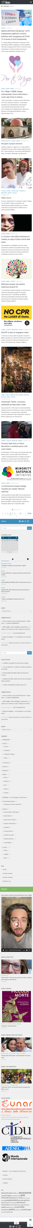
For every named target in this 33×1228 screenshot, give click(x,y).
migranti (3, 1207)
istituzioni (11, 1205)
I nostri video (15, 191)
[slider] (15, 950)
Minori (8, 397)
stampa (29, 1210)
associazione (25, 1192)
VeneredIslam (7, 842)
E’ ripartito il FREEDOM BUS (12, 623)
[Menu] (31, 2)
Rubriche (5, 809)
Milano (13, 1207)
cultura (12, 1195)
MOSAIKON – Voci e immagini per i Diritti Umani (14, 797)
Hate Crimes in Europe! (10, 819)
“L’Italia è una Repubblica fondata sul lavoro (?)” (13, 599)
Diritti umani (12, 1198)
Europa (3, 28)
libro (28, 1205)
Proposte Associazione (9, 801)
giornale (7, 1200)
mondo (16, 1207)
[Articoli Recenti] (5, 559)
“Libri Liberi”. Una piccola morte (8, 1026)
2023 (4, 552)
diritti (22, 1195)
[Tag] (28, 559)
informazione (20, 1202)
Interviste (22, 191)
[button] (16, 924)
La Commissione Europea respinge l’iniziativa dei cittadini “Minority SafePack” (13, 489)
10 (20, 513)
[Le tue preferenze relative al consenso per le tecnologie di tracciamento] (30, 1225)
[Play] (3, 950)
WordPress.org (7, 881)
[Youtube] (28, 521)
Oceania (6, 792)
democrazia (17, 1196)
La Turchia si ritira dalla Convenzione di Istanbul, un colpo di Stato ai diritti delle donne (15, 239)
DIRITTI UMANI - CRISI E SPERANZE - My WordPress (15, 627)
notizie (21, 1207)
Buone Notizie (7, 816)
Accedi (5, 869)
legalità (19, 1205)
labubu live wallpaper (8, 637)
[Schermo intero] (29, 950)
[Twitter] (23, 521)
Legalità (8, 329)
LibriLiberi (6, 827)
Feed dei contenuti (7, 873)
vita (12, 1212)
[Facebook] (20, 521)
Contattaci (5, 1183)
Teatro (5, 758)
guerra (7, 1202)
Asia (5, 785)
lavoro (15, 1205)
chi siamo (5, 1175)
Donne (3, 88)
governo (3, 1202)
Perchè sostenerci (7, 1179)
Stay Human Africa (8, 839)
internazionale (5, 1205)
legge (22, 1205)
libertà (25, 1205)
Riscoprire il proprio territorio (11, 144)
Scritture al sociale (6, 563)
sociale (20, 1209)
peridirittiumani (5, 1210)
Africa (5, 777)
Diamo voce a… (6, 198)
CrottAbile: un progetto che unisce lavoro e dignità (13, 565)
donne (21, 1198)
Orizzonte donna (8, 831)
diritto (17, 1198)
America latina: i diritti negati (11, 812)
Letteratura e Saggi (9, 754)
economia (24, 1198)
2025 (16, 552)
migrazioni (8, 1207)
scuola (16, 1209)
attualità (3, 1196)
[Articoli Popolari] (12, 559)
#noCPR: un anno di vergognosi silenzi (15, 332)
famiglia (2, 1200)
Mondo (12, 88)
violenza (8, 1212)
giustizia (27, 1200)
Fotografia (6, 750)
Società (14, 193)
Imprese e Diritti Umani (16, 395)
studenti (2, 1212)
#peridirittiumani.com (8, 1193)
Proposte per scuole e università (12, 804)
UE (5, 1212)
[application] (16, 924)
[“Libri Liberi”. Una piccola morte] (16, 1006)
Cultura (13, 141)
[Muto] (27, 950)
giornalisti (21, 1200)
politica (12, 1209)
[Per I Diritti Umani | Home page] (7, 2)
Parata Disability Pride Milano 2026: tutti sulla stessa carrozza (16, 582)
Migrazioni (4, 193)
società (23, 1209)
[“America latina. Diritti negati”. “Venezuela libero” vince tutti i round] (16, 1044)
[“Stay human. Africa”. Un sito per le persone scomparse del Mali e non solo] (16, 1076)
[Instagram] (25, 521)
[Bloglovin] (31, 521)
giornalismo (13, 1200)
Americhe (6, 781)
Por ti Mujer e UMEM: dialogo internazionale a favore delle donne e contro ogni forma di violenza (14, 94)
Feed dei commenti (8, 877)
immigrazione (13, 1202)
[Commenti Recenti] (20, 559)
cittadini (8, 1196)
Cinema (6, 746)
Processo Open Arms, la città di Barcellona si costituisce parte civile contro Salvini (14, 446)
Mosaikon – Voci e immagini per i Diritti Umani (14, 1171)
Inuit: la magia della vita (19, 633)
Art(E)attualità (5, 141)
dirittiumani (5, 1198)
